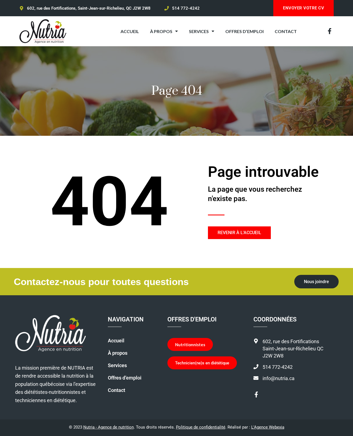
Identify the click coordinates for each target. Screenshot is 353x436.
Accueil (116, 340)
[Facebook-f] (330, 31)
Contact (116, 390)
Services (117, 365)
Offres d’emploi (124, 378)
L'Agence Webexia (267, 427)
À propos (117, 353)
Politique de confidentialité (200, 427)
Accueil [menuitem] (130, 31)
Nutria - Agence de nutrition (108, 427)
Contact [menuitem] (286, 31)
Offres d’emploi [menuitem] (244, 31)
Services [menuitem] (199, 31)
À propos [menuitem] (161, 31)
